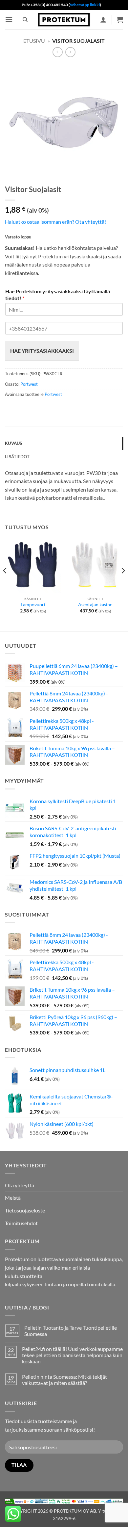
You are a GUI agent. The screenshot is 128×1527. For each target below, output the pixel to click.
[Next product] (58, 52)
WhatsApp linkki (85, 4)
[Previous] (5, 584)
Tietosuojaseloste (25, 1210)
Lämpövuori (33, 604)
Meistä (13, 1197)
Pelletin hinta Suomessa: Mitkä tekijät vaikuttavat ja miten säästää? (64, 1379)
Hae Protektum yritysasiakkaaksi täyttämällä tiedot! (57, 294)
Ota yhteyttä (19, 1185)
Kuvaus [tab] (13, 443)
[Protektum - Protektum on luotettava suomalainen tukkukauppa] (64, 19)
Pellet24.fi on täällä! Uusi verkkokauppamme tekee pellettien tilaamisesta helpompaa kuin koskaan (72, 1355)
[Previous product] (70, 52)
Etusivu (34, 41)
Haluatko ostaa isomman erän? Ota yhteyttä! (55, 222)
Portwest (29, 384)
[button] (9, 19)
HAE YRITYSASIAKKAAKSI (42, 351)
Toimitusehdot (21, 1223)
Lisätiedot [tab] (17, 456)
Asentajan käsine (95, 604)
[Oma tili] (103, 19)
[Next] (123, 584)
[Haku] (25, 19)
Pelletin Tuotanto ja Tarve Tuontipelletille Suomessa (70, 1330)
